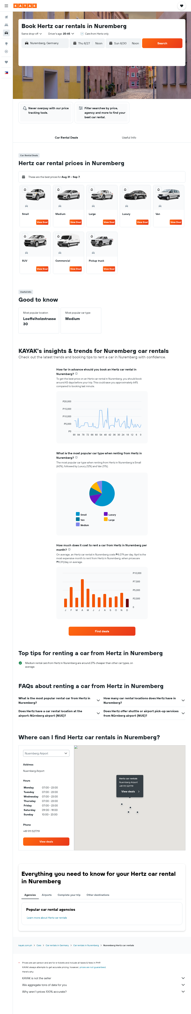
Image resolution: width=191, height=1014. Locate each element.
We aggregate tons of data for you (44, 985)
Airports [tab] (47, 895)
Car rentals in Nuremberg (86, 945)
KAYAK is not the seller (36, 978)
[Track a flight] (6, 51)
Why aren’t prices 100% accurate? (44, 991)
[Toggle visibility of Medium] (82, 525)
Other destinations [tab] (98, 895)
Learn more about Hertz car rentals (47, 917)
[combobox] (31, 34)
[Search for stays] (6, 25)
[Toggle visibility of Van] (80, 519)
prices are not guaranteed (93, 967)
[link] (102, 631)
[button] (6, 6)
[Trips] (6, 62)
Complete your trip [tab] (69, 895)
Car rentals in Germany (57, 945)
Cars (39, 945)
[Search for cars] (6, 33)
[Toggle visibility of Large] (109, 519)
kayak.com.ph (25, 945)
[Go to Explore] (6, 43)
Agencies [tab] (30, 895)
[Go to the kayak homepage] (25, 6)
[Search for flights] (6, 17)
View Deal (42, 222)
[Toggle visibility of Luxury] (110, 514)
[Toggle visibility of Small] (81, 514)
